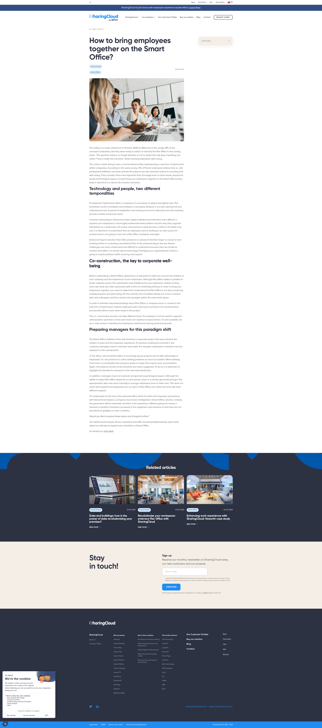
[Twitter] (90, 3)
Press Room (202, 2)
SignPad (117, 689)
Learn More (194, 8)
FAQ (224, 649)
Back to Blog (97, 29)
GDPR (205, 593)
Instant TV (117, 672)
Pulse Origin (166, 656)
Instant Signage (119, 668)
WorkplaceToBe (119, 693)
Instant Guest (118, 656)
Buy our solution (186, 17)
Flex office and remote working (148, 639)
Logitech (165, 647)
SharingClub (220, 2)
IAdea (164, 680)
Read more (93, 527)
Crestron (165, 660)
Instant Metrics (119, 660)
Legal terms (93, 724)
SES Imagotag (167, 668)
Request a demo (223, 17)
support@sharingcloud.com (221, 707)
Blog (198, 17)
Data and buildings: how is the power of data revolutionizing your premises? (110, 518)
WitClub (226, 654)
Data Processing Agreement (136, 724)
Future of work (96, 510)
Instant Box (118, 647)
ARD (163, 685)
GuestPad (117, 676)
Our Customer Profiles (167, 17)
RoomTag (117, 685)
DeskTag (117, 639)
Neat (164, 689)
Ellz (163, 676)
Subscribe (171, 587)
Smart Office (192, 510)
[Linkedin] (97, 706)
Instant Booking (119, 643)
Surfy (164, 672)
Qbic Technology (168, 664)
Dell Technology (167, 639)
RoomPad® (118, 680)
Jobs (211, 2)
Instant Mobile (119, 664)
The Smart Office (95, 644)
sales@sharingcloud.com (196, 707)
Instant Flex (118, 652)
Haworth (165, 643)
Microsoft (165, 652)
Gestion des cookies (116, 724)
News (193, 2)
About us (92, 640)
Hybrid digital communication (148, 650)
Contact (207, 17)
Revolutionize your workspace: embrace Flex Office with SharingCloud (156, 518)
